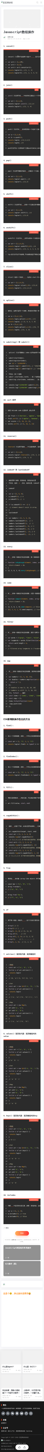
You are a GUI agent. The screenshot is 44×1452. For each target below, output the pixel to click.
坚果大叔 (10, 37)
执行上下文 (11, 1431)
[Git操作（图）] (22, 1268)
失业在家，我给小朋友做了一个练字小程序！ (11, 1391)
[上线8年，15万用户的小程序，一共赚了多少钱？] (33, 1381)
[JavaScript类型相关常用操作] (22, 1252)
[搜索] (37, 2)
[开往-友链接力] (6, 1440)
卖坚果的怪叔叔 (20, 1431)
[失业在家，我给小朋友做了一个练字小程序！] (11, 1381)
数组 (32, 57)
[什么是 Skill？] (33, 1357)
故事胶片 (4, 1423)
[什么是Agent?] (11, 1357)
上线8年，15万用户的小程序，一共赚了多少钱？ (32, 1391)
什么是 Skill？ (30, 1367)
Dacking (29, 1431)
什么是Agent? (8, 1367)
